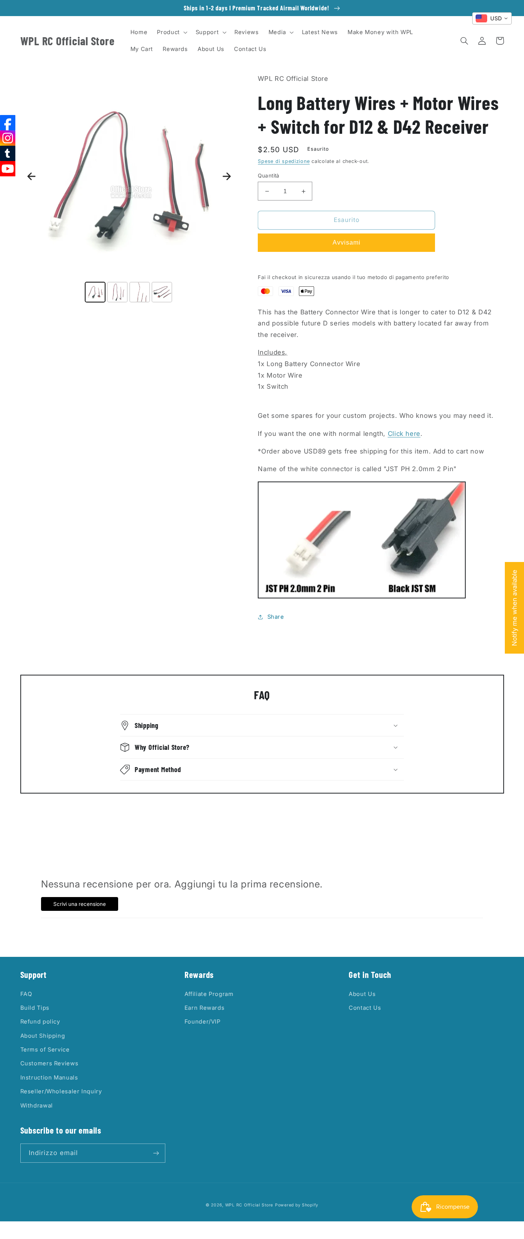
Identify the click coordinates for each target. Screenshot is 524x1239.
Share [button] (275, 616)
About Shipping (42, 1035)
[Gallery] (129, 189)
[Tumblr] (7, 153)
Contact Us (365, 1007)
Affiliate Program (209, 994)
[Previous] (31, 176)
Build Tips (34, 1007)
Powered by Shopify (296, 1205)
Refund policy (40, 1021)
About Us (362, 994)
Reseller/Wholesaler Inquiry (61, 1091)
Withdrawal (36, 1105)
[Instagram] (7, 138)
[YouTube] (7, 168)
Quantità (268, 176)
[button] (171, 32)
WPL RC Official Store (249, 1205)
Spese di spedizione (284, 161)
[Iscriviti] (156, 1153)
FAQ (26, 994)
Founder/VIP (203, 1021)
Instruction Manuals (49, 1077)
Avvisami (347, 242)
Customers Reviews (49, 1063)
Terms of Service (45, 1049)
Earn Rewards (205, 1007)
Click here (404, 433)
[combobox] (492, 18)
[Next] (227, 176)
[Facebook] (7, 122)
